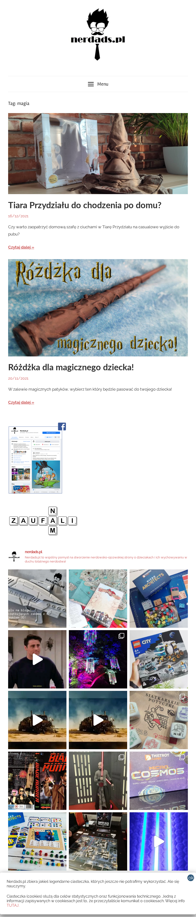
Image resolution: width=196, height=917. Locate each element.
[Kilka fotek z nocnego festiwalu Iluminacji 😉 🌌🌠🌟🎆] (98, 659)
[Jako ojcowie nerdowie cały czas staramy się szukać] (159, 720)
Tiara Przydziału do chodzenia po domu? (85, 205)
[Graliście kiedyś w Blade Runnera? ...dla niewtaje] (37, 781)
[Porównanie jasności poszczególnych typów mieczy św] (159, 841)
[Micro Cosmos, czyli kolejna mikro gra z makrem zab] (159, 781)
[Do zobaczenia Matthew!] (37, 659)
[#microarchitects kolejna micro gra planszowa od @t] (37, 841)
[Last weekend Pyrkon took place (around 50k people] (98, 781)
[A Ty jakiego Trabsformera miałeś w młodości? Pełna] (98, 720)
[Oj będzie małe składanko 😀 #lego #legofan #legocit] (159, 659)
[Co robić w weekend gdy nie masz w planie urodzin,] (98, 598)
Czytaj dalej (19, 247)
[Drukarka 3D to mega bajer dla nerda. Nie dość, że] (37, 598)
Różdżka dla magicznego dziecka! (71, 367)
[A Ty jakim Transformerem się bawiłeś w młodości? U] (37, 720)
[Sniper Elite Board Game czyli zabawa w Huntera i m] (98, 841)
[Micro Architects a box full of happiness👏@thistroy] (159, 598)
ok (191, 878)
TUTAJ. (13, 905)
